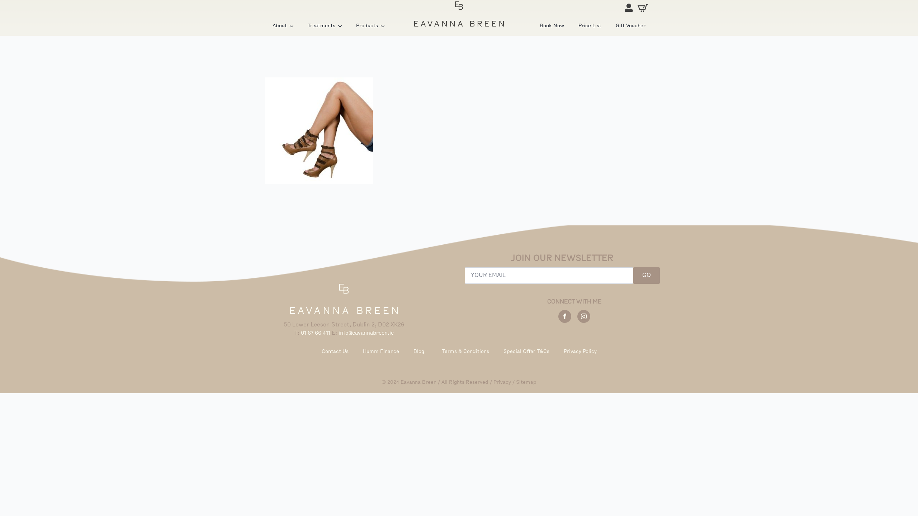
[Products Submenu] (385, 26)
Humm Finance (381, 351)
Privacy (502, 382)
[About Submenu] (294, 26)
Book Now (552, 26)
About (280, 26)
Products (367, 26)
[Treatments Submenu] (342, 26)
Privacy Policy (580, 351)
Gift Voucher (630, 26)
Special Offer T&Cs (526, 351)
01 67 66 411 (315, 333)
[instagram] (583, 316)
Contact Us (335, 351)
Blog (418, 351)
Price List (589, 26)
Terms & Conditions (465, 351)
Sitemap (526, 382)
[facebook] (564, 316)
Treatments (321, 26)
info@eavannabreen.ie (366, 333)
